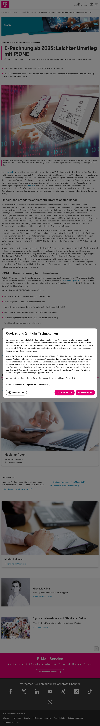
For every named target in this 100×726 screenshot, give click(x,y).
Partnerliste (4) (44, 384)
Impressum (31, 384)
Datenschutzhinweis (15, 384)
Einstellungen (18, 392)
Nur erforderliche (64, 392)
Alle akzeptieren (85, 392)
